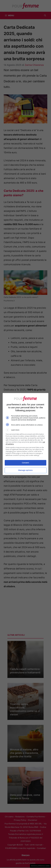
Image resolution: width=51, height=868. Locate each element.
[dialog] (26, 434)
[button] (25, 430)
